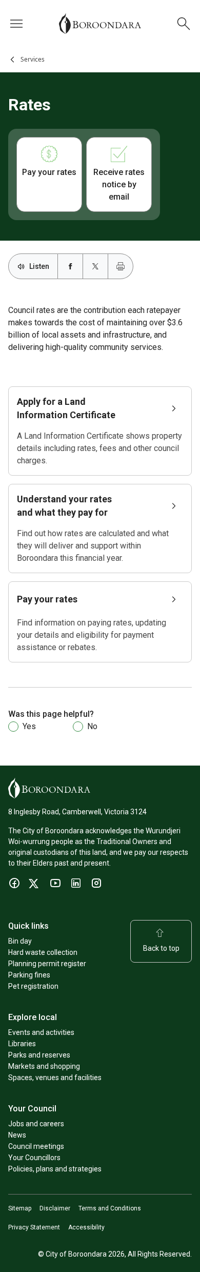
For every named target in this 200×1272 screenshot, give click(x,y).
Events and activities (41, 1032)
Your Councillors (34, 1157)
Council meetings (36, 1146)
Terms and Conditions (109, 1208)
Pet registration (33, 986)
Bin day (20, 941)
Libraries (22, 1044)
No (92, 726)
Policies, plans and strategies (55, 1169)
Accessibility (86, 1227)
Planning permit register (47, 964)
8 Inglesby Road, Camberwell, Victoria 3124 (77, 812)
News (17, 1135)
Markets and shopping (44, 1066)
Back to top (161, 948)
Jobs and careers (36, 1124)
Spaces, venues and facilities (55, 1077)
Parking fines (29, 975)
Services (33, 59)
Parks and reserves (39, 1055)
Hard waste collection (42, 952)
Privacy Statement (34, 1227)
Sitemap (19, 1208)
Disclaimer (54, 1208)
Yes (29, 726)
